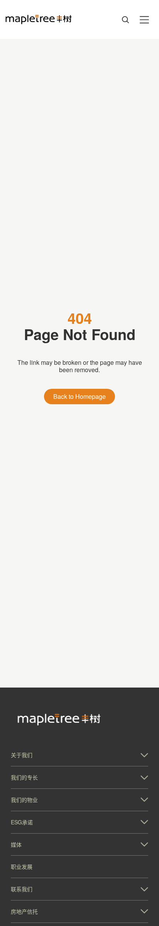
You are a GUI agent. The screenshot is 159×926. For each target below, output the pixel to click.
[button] (79, 755)
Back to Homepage (79, 396)
